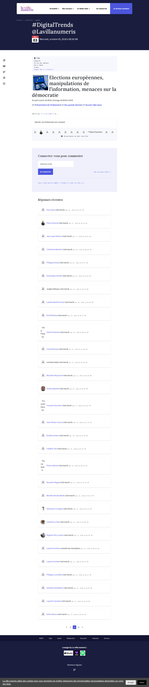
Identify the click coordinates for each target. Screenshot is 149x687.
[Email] (4, 66)
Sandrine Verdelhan (55, 588)
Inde (50, 638)
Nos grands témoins (73, 105)
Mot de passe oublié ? (102, 172)
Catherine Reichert (54, 249)
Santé (59, 638)
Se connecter (101, 8)
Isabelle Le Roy (53, 522)
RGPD (41, 638)
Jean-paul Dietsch (54, 236)
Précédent (66, 627)
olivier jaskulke (53, 388)
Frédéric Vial (52, 448)
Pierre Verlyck (52, 223)
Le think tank (82, 8)
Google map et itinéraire (43, 69)
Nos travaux (67, 8)
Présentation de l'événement (48, 105)
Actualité (53, 8)
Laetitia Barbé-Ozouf (55, 302)
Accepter (131, 682)
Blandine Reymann (55, 375)
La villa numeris (47, 114)
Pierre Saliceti (52, 465)
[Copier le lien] (4, 60)
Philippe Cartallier (54, 574)
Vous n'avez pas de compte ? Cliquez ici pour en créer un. (61, 183)
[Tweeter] (4, 72)
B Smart (107, 638)
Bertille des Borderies (56, 495)
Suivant (82, 627)
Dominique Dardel (54, 275)
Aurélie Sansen (53, 435)
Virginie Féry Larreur (55, 535)
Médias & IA (71, 638)
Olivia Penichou (53, 332)
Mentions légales (74, 665)
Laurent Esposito (54, 601)
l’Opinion (95, 638)
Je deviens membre (121, 8)
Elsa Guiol (51, 210)
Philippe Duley (53, 262)
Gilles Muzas (52, 614)
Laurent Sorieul (53, 548)
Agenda (37, 20)
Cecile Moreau (52, 349)
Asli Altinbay (52, 315)
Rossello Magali (53, 482)
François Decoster (54, 405)
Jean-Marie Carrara (55, 422)
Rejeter (142, 682)
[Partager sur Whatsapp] (4, 83)
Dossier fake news (93, 105)
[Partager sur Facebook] (4, 78)
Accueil (19, 20)
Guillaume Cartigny (55, 508)
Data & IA (83, 638)
